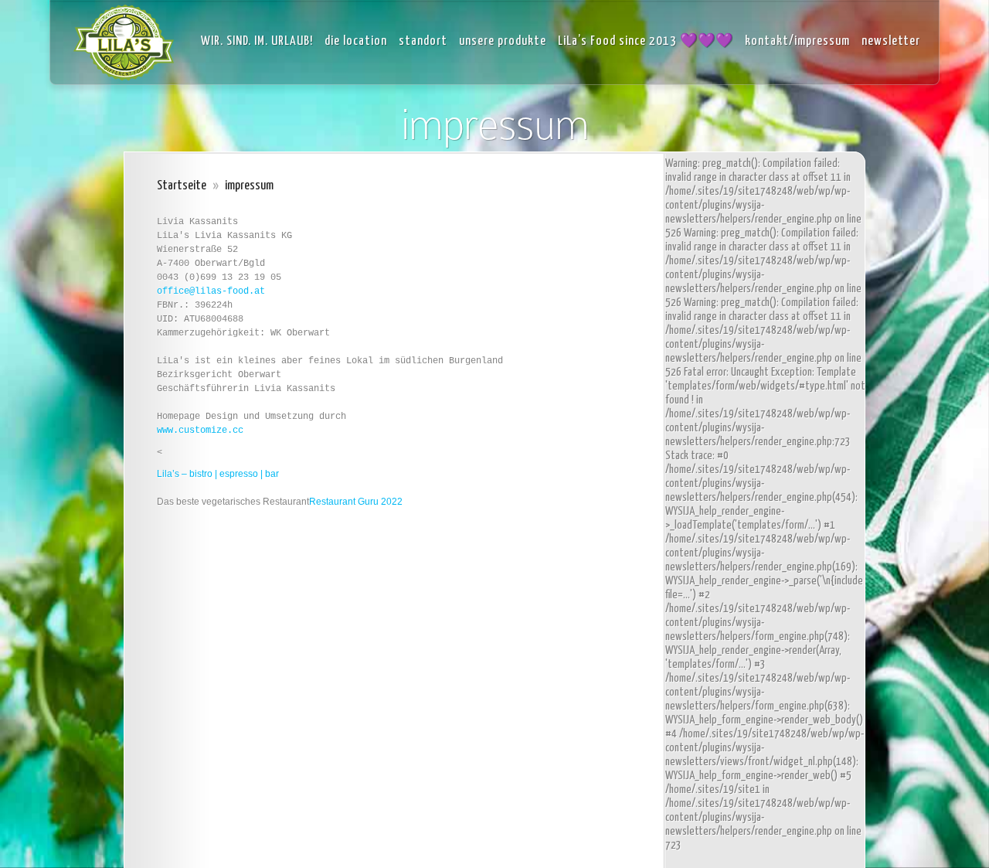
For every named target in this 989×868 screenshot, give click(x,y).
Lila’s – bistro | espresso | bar (218, 473)
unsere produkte (502, 41)
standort (423, 41)
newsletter (891, 41)
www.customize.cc (200, 430)
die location (356, 41)
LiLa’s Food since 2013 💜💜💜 (645, 41)
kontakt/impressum (797, 41)
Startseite (181, 185)
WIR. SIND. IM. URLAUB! (257, 41)
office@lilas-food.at (211, 291)
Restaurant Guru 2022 (356, 501)
